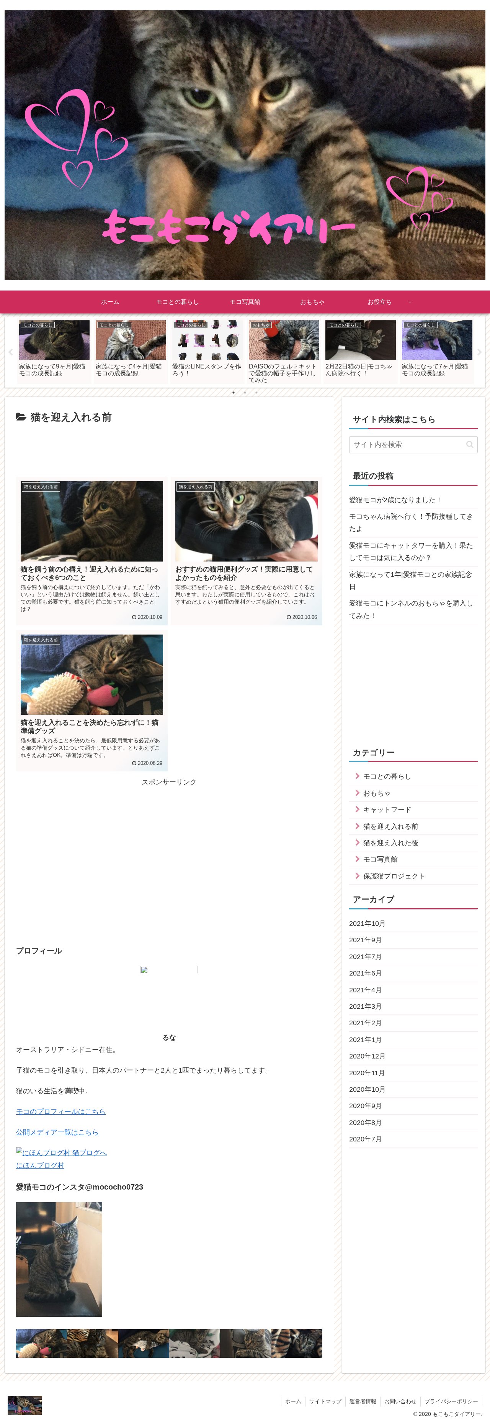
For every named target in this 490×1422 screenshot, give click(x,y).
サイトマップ (325, 1401)
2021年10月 (367, 923)
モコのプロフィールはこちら (61, 1112)
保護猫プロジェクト (394, 876)
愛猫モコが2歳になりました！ (396, 500)
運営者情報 (363, 1401)
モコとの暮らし (387, 777)
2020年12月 (367, 1056)
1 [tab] (233, 392)
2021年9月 (365, 940)
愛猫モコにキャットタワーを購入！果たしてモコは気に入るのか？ (411, 552)
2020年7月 (365, 1139)
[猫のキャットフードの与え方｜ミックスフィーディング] (296, 1343)
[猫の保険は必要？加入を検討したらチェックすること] (143, 1343)
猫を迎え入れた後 (390, 843)
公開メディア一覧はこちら (57, 1132)
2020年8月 (365, 1123)
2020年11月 (367, 1073)
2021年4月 (365, 990)
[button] (470, 444)
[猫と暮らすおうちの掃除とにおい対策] (194, 1343)
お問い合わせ (400, 1401)
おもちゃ (377, 793)
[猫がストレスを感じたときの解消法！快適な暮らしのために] (92, 1343)
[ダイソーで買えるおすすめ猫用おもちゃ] (245, 1343)
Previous (10, 352)
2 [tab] (245, 392)
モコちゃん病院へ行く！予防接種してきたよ (411, 522)
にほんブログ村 (40, 1165)
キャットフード (387, 809)
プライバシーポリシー (451, 1401)
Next (479, 352)
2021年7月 (365, 957)
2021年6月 (365, 973)
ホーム (293, 1401)
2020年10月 (367, 1089)
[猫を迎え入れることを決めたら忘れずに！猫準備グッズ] (41, 1343)
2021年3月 (365, 1006)
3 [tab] (256, 392)
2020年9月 (365, 1106)
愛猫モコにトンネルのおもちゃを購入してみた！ (411, 609)
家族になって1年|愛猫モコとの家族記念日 (410, 581)
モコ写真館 (380, 859)
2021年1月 (365, 1040)
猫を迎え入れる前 (390, 826)
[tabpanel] (54, 351)
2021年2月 (365, 1023)
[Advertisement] (169, 447)
